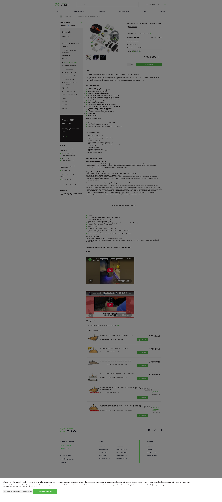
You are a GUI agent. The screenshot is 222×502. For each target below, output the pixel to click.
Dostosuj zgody (27, 491)
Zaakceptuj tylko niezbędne (12, 491)
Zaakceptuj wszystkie (45, 491)
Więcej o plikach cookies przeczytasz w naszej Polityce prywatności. (20, 486)
